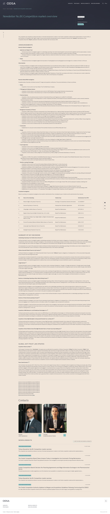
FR (105, 3)
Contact (4, 511)
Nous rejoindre (95, 3)
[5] (39, 297)
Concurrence (80, 24)
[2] (40, 250)
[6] (47, 310)
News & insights (85, 3)
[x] (105, 208)
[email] (105, 202)
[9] (31, 346)
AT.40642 (33, 395)
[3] (25, 262)
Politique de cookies (9, 511)
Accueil (4, 8)
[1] (42, 237)
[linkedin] (105, 205)
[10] (28, 362)
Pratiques (76, 3)
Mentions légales (16, 511)
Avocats (70, 3)
